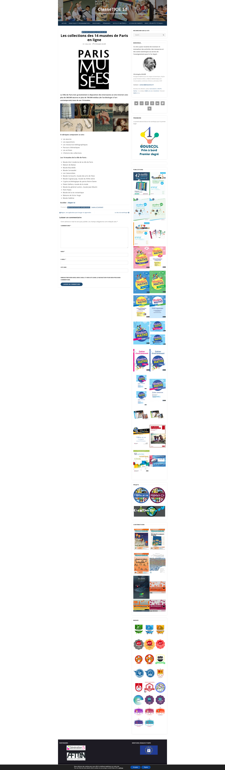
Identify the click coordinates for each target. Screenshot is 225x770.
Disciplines (96, 23)
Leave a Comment (97, 207)
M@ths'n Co (136, 93)
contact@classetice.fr (146, 85)
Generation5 (153, 88)
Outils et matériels (119, 23)
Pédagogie (106, 23)
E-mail (63, 259)
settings (121, 768)
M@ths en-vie (148, 91)
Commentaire (66, 225)
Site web (63, 267)
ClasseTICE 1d (112, 9)
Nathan (135, 91)
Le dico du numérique (121, 212)
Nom (63, 251)
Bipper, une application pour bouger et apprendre (76, 212)
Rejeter (146, 767)
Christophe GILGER (100, 44)
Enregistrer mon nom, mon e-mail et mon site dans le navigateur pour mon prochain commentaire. (90, 279)
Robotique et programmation (79, 23)
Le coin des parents (136, 23)
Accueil (64, 23)
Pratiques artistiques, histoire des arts (94, 32)
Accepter (135, 767)
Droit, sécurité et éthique (153, 23)
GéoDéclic (156, 91)
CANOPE (159, 88)
